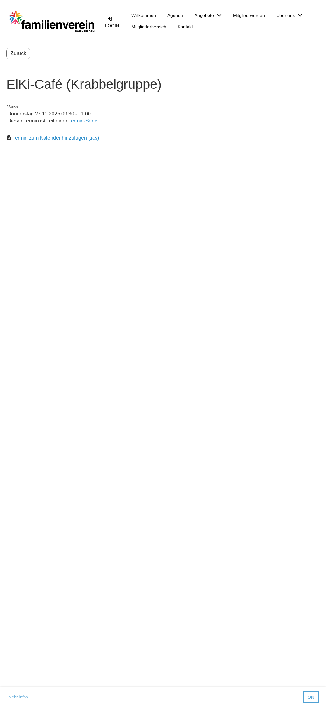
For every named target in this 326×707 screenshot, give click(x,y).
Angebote (204, 15)
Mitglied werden (249, 15)
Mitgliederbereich (148, 26)
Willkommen (143, 15)
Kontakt (185, 26)
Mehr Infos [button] (18, 697)
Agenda (175, 15)
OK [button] (311, 697)
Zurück (18, 53)
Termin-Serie (82, 120)
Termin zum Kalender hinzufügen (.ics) (55, 138)
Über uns (285, 15)
